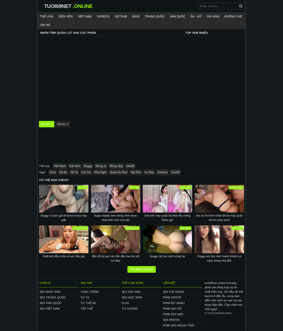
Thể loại (46, 16)
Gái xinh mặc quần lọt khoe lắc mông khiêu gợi (167, 217)
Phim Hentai (172, 297)
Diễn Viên (65, 16)
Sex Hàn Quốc (51, 303)
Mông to (101, 166)
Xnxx (136, 16)
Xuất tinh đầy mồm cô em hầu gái (64, 256)
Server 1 (46, 124)
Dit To (74, 172)
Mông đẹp (116, 166)
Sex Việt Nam (50, 308)
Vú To (85, 297)
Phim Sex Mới (173, 314)
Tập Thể (87, 308)
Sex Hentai (171, 319)
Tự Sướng (130, 308)
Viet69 (130, 166)
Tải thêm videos (141, 269)
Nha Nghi (100, 172)
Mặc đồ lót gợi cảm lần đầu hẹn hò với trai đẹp (115, 258)
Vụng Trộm (89, 291)
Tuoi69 (175, 172)
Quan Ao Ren (118, 172)
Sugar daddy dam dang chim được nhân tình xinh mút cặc (115, 217)
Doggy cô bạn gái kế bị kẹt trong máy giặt (64, 217)
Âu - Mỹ (196, 16)
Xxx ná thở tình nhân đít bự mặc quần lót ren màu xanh (219, 217)
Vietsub (121, 16)
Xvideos (103, 16)
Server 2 (62, 124)
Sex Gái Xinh (131, 291)
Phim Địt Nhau (174, 303)
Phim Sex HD (172, 308)
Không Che (233, 16)
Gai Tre (86, 172)
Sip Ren (136, 172)
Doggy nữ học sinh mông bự (167, 256)
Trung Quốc (155, 16)
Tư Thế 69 (88, 303)
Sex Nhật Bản (50, 291)
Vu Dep (149, 172)
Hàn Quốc (177, 16)
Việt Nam (85, 16)
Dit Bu (63, 172)
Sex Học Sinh (132, 297)
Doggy (88, 166)
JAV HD (45, 25)
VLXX (125, 303)
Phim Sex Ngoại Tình (178, 325)
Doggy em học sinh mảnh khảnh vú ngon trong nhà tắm (219, 258)
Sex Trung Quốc (53, 297)
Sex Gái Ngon (173, 291)
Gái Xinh (213, 16)
